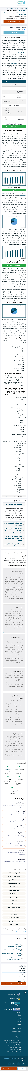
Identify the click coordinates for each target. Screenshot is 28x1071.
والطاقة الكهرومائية (21, 52)
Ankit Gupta (6, 496)
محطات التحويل (22, 10)
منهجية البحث (22, 979)
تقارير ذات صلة (21, 981)
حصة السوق (22, 974)
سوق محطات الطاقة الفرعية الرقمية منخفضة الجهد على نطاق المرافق (12, 958)
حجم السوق (22, 968)
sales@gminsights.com (15, 1051)
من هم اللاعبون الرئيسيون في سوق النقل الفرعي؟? (13, 544)
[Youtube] (9, 1063)
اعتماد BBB (8, 769)
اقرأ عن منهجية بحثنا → (21, 931)
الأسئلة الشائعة (21, 977)
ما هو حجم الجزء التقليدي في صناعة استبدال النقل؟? (13, 524)
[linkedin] (23, 1063)
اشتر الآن (13, 32)
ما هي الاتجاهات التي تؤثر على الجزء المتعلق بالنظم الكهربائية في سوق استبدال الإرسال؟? (13, 530)
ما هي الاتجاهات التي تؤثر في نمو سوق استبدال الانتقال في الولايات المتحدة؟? (13, 538)
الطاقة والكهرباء (18, 8)
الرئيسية (25, 8)
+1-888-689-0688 (17, 1046)
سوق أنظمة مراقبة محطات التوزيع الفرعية (12, 950)
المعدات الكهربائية (10, 8)
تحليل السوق (22, 972)
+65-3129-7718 (17, 1049)
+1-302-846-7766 (17, 1048)
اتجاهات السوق (21, 970)
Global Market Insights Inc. (10, 1058)
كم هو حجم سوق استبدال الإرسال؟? (13, 504)
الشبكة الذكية (14, 63)
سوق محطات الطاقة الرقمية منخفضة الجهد (11, 954)
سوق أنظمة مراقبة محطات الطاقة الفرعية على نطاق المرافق (12, 945)
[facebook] (13, 1063)
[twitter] (18, 1063)
